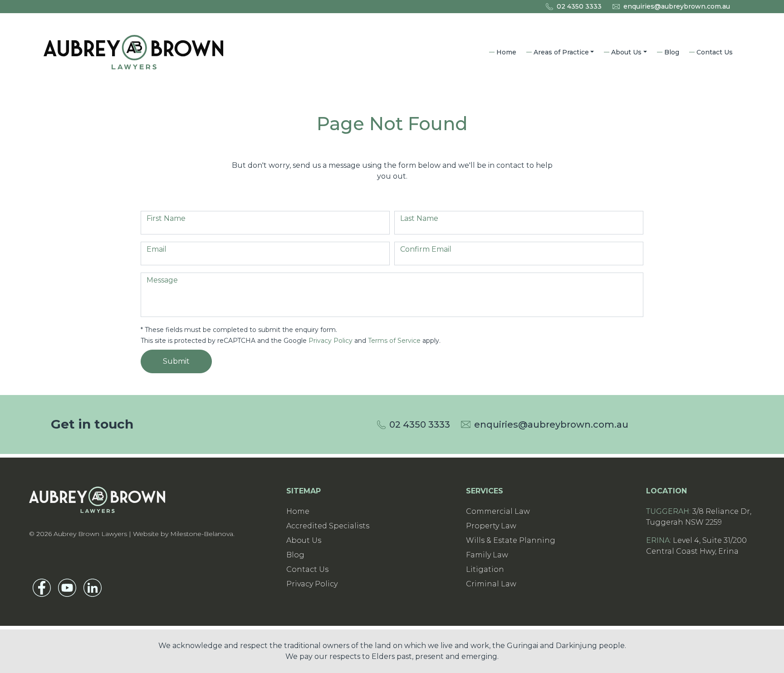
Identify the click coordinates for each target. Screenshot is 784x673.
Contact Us (714, 52)
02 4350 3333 (579, 6)
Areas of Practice (561, 52)
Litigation (485, 569)
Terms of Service (394, 340)
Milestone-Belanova (201, 534)
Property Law (491, 526)
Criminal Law (491, 584)
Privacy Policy (331, 340)
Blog (671, 52)
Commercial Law (498, 511)
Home (506, 52)
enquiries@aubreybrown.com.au (676, 6)
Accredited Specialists (327, 526)
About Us (626, 52)
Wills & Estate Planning (510, 540)
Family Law (487, 555)
